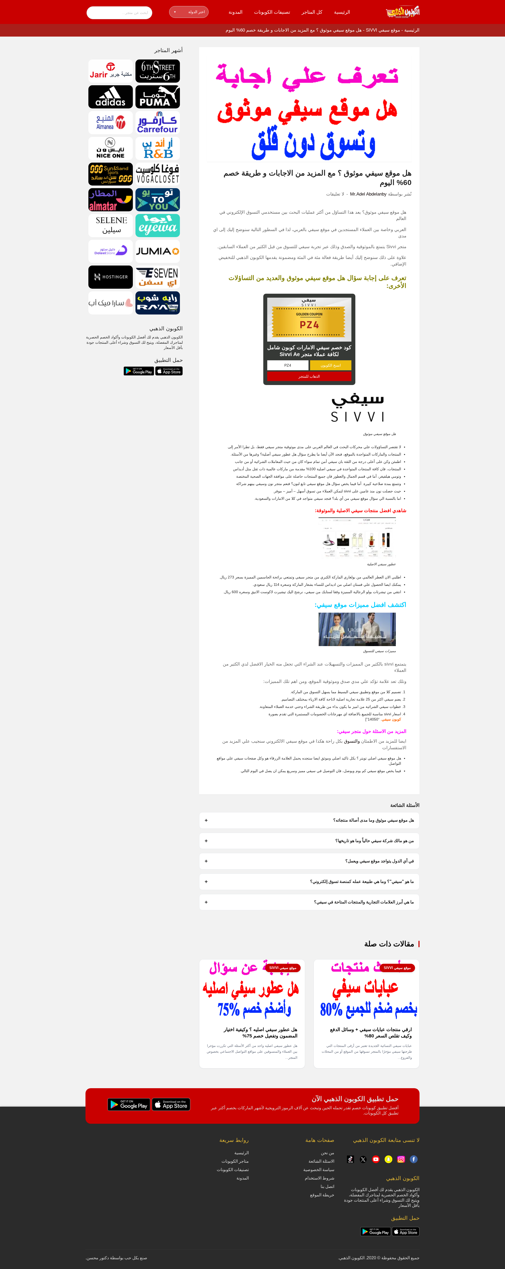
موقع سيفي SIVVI (383, 30)
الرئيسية (342, 12)
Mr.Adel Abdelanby (368, 194)
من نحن (327, 1153)
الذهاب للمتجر (309, 376)
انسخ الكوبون (331, 365)
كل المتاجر (312, 12)
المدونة (236, 12)
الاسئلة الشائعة (321, 1161)
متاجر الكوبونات (235, 1161)
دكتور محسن (98, 1258)
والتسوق (352, 741)
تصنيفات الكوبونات (272, 12)
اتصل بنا (327, 1186)
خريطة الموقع (322, 1195)
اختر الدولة (189, 12)
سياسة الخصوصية (318, 1169)
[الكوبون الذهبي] (403, 11)
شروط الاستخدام (319, 1178)
